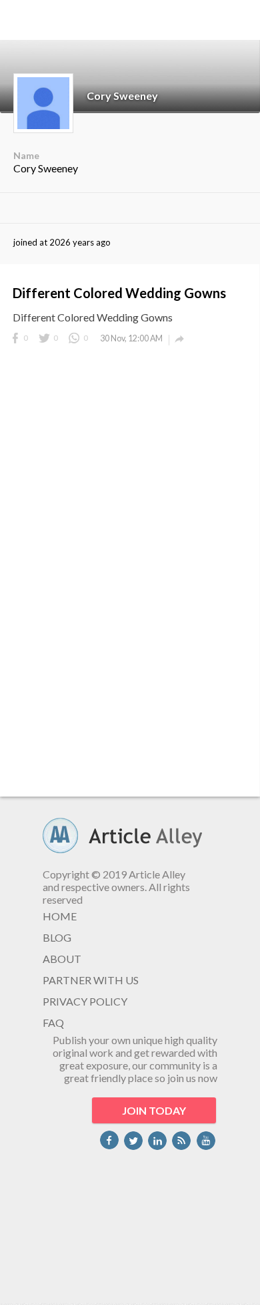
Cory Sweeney (122, 95)
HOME (60, 916)
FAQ (53, 1022)
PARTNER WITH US (91, 980)
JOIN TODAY (154, 1110)
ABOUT (62, 958)
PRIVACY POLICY (85, 1001)
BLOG (57, 937)
